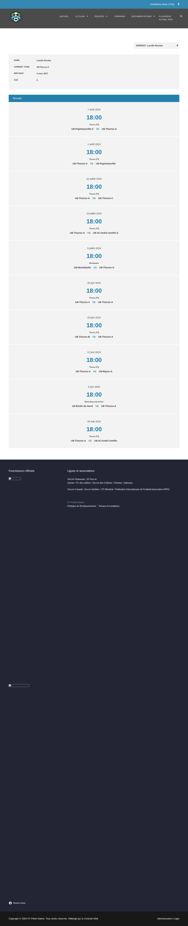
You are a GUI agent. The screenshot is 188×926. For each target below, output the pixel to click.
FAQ (171, 4)
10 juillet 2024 (94, 213)
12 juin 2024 (94, 352)
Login (176, 918)
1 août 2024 (94, 144)
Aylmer (70, 483)
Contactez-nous (158, 4)
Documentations (142, 16)
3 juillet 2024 (94, 248)
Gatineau (128, 483)
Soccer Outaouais (76, 479)
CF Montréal (107, 489)
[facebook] (178, 4)
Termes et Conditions (109, 506)
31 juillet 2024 (94, 178)
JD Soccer (92, 479)
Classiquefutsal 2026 (166, 18)
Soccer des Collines (102, 483)
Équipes (99, 16)
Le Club (80, 16)
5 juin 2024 (94, 386)
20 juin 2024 (94, 317)
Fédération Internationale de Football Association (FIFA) (142, 489)
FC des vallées (83, 483)
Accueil (64, 16)
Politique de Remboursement (81, 506)
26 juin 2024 (94, 283)
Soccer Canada (75, 489)
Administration (164, 918)
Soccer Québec (92, 489)
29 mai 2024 (94, 421)
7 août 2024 (94, 109)
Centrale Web (91, 918)
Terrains (119, 16)
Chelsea (118, 483)
